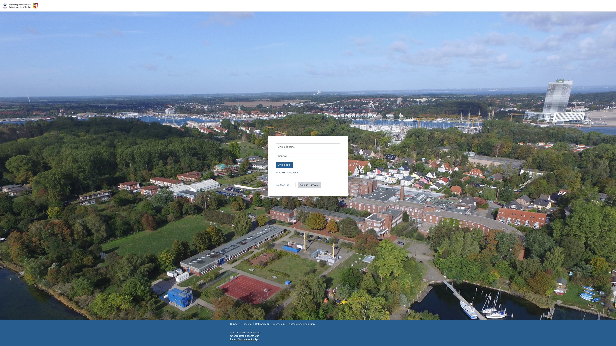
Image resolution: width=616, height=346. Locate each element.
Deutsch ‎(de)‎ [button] (283, 184)
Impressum (279, 323)
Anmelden (284, 164)
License (247, 323)
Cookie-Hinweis (309, 184)
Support (235, 323)
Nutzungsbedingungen (302, 323)
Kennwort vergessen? (288, 172)
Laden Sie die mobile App (244, 339)
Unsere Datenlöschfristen (244, 335)
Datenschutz (262, 323)
